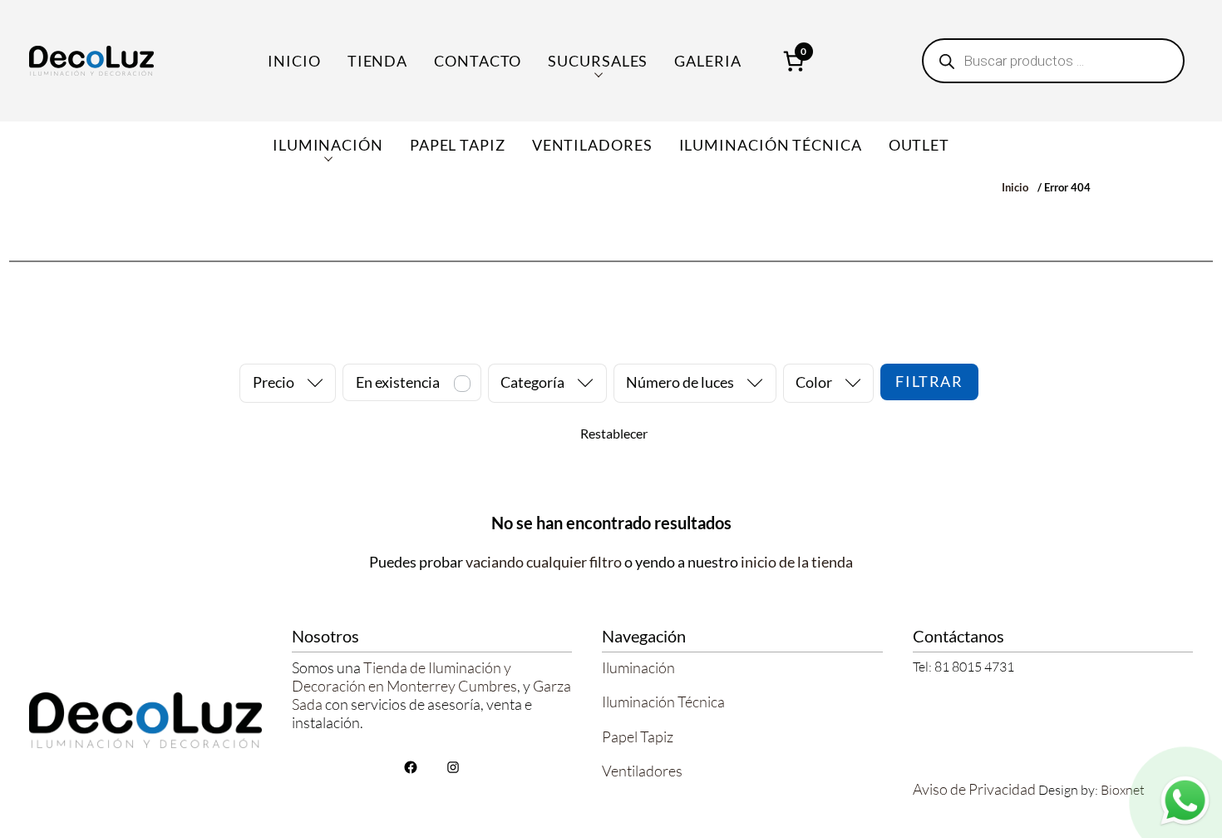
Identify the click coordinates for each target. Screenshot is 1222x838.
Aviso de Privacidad (974, 789)
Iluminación (638, 667)
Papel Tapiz (637, 736)
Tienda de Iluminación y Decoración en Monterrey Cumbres (404, 676)
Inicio (294, 61)
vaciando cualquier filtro (544, 562)
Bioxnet (1123, 789)
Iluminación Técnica (663, 701)
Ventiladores (642, 770)
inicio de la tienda (797, 562)
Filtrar (929, 381)
